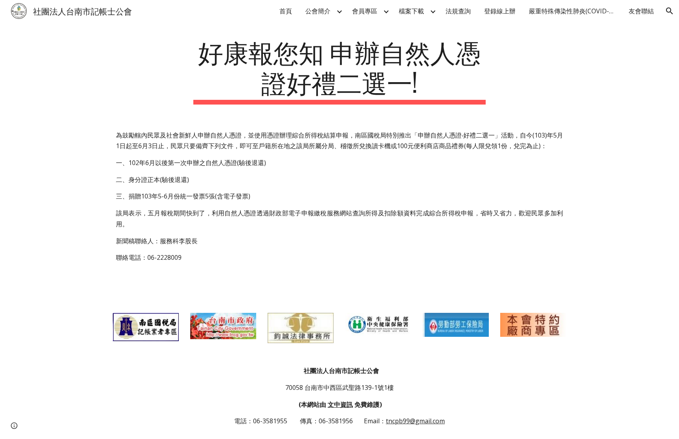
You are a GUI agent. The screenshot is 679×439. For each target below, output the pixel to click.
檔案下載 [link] (411, 11)
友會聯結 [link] (641, 11)
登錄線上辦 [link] (500, 11)
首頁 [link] (285, 11)
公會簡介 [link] (317, 11)
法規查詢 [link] (458, 11)
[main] (339, 70)
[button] (669, 11)
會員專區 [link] (364, 11)
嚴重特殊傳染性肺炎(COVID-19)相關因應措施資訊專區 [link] (574, 11)
